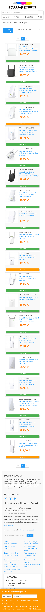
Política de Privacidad (9, 525)
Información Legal (30, 541)
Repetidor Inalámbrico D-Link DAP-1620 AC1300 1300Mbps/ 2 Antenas (29, 320)
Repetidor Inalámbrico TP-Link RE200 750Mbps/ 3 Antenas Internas (28, 195)
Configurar (7, 596)
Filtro (8, 30)
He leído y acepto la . (20, 530)
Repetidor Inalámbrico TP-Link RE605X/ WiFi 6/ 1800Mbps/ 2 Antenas (28, 382)
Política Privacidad (10, 544)
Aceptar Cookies (29, 596)
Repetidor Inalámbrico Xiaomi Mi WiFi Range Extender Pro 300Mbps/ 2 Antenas (28, 70)
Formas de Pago (30, 546)
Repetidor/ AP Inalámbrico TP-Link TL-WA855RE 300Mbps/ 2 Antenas (28, 132)
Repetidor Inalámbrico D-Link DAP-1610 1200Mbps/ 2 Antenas (29, 236)
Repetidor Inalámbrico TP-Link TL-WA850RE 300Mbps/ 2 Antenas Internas (28, 111)
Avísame (22, 124)
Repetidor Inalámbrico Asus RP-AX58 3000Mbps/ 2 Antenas (28, 361)
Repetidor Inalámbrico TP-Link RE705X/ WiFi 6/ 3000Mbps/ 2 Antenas (28, 424)
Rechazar (17, 596)
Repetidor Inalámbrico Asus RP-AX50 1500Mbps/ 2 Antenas (28, 299)
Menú (8, 17)
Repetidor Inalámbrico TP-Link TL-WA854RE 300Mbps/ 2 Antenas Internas (28, 90)
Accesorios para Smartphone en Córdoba (30, 555)
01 (22, 39)
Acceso (19, 17)
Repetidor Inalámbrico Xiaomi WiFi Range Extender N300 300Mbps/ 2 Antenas (28, 49)
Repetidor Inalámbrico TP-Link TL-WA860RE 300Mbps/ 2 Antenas (28, 153)
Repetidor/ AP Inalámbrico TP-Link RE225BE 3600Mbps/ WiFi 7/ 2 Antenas (29, 445)
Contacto (31, 17)
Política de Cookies (34, 609)
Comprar (22, 61)
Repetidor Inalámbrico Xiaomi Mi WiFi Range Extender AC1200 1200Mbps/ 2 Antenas (29, 175)
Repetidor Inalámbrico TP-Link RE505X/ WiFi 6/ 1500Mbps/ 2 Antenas (28, 341)
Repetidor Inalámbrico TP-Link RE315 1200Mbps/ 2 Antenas (28, 257)
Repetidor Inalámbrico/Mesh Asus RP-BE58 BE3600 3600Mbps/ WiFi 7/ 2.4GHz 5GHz (29, 404)
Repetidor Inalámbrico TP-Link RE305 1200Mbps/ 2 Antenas (28, 278)
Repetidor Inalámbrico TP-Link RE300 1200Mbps (28, 215)
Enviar (30, 535)
